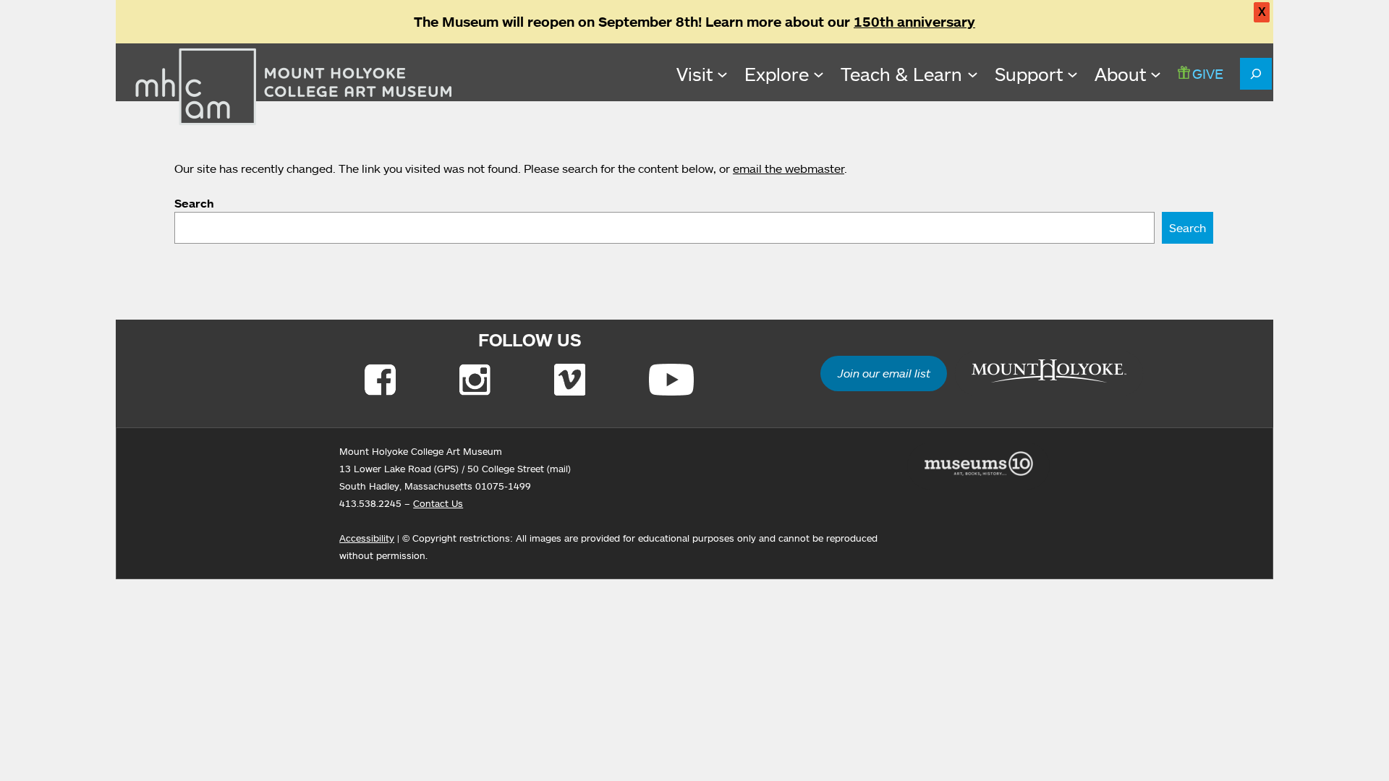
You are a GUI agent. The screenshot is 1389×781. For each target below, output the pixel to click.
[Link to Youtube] (671, 380)
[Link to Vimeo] (569, 380)
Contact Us (438, 503)
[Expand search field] (1256, 74)
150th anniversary (914, 21)
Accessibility (366, 538)
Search (194, 203)
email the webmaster (788, 168)
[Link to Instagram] (474, 380)
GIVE (1207, 73)
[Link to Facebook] (380, 380)
